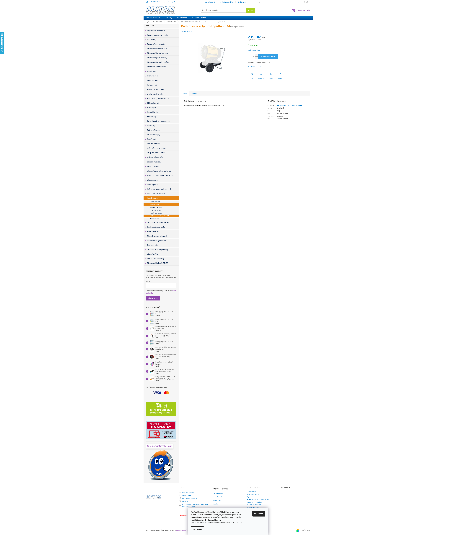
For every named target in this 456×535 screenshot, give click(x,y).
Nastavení (197, 529)
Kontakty (215, 504)
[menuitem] (153, 18)
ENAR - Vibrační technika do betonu (160, 175)
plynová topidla (154, 219)
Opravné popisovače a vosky (157, 35)
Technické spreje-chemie (156, 240)
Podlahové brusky (153, 144)
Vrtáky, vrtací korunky (155, 94)
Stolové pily (151, 107)
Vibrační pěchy (152, 184)
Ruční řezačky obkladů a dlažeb (158, 98)
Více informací (237, 522)
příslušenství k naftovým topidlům (160, 216)
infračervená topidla (156, 213)
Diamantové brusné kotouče (157, 53)
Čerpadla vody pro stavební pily (158, 121)
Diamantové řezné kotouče (157, 48)
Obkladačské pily (153, 103)
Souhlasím (258, 513)
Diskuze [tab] (194, 93)
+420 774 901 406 (187, 495)
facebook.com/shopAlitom (190, 498)
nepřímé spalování (155, 210)
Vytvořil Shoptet (305, 530)
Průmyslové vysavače (155, 157)
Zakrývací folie (152, 245)
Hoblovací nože (152, 80)
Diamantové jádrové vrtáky (157, 58)
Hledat (250, 10)
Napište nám (242, 2)
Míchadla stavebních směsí (157, 236)
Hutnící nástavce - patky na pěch (159, 189)
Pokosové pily (152, 85)
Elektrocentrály (153, 231)
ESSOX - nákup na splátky (254, 502)
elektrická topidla (154, 202)
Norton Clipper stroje (253, 507)
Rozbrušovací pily (153, 134)
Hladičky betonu (153, 166)
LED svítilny (151, 40)
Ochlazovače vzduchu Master (158, 222)
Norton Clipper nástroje (254, 505)
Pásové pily (151, 125)
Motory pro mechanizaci (156, 193)
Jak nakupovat (210, 2)
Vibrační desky (152, 180)
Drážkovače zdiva (153, 130)
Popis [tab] (185, 93)
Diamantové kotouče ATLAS (157, 263)
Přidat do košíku (269, 56)
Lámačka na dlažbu (154, 162)
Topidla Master (152, 198)
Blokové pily (151, 116)
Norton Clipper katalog (155, 258)
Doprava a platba (218, 493)
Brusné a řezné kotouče (156, 44)
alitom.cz (185, 501)
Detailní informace (254, 67)
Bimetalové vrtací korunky (156, 67)
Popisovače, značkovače (156, 30)
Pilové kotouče (152, 76)
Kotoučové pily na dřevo (156, 89)
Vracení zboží (217, 500)
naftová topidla (154, 205)
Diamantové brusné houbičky (158, 62)
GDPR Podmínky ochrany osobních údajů (259, 499)
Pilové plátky (152, 71)
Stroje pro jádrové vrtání (156, 153)
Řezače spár (151, 139)
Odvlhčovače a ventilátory (156, 227)
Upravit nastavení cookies (183, 530)
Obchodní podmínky (226, 2)
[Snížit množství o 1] (256, 57)
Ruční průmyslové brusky (156, 148)
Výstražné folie (152, 254)
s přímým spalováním (156, 207)
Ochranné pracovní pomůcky (157, 249)
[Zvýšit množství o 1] (256, 55)
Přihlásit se (153, 298)
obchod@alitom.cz (188, 492)
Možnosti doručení (254, 50)
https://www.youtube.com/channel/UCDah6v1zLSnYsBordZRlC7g (195, 505)
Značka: (186, 32)
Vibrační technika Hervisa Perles (159, 171)
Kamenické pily (152, 112)
